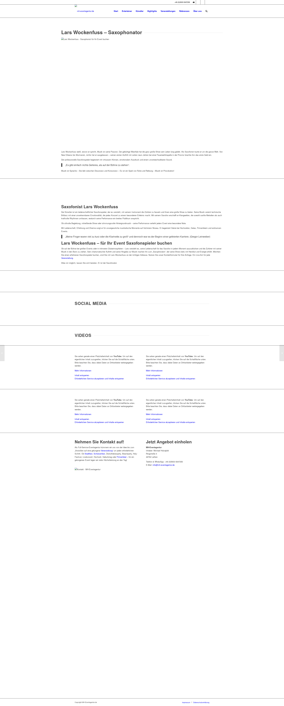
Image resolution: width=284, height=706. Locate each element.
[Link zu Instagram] (198, 2)
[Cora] (281, 353)
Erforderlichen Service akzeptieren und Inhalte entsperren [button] (99, 378)
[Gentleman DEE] (2, 353)
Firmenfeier (121, 456)
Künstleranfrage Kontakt (142, 189)
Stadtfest (88, 453)
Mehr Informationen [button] (83, 370)
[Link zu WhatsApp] (207, 2)
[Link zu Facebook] (202, 2)
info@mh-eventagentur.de (164, 464)
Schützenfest (99, 453)
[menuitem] (116, 11)
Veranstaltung (67, 258)
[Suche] (206, 11)
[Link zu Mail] (194, 2)
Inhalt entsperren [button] (82, 375)
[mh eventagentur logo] (84, 11)
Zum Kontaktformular (142, 281)
